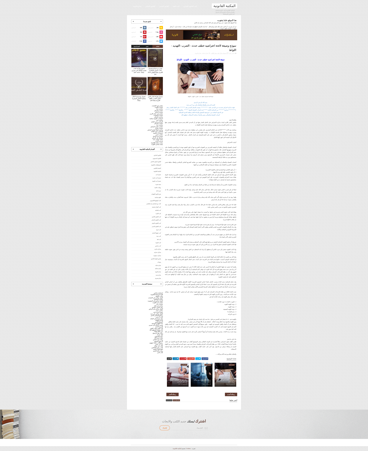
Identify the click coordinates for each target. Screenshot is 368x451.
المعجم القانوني (157, 168)
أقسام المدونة (137, 46)
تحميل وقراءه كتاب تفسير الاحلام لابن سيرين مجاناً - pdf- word (139, 70)
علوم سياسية (158, 197)
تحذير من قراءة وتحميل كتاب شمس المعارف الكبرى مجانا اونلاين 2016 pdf (155, 71)
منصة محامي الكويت (157, 144)
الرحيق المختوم (158, 341)
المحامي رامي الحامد (157, 122)
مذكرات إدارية (157, 249)
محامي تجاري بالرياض (157, 126)
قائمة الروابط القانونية (157, 294)
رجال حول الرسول (157, 333)
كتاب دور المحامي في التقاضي (153, 203)
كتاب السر (160, 352)
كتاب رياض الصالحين (157, 347)
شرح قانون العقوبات (156, 194)
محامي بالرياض (158, 110)
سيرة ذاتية (158, 190)
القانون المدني (164, 6)
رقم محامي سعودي (157, 307)
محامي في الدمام (158, 136)
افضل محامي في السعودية (155, 301)
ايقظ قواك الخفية (158, 349)
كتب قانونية (158, 242)
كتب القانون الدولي (156, 223)
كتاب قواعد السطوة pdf (156, 330)
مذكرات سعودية (157, 255)
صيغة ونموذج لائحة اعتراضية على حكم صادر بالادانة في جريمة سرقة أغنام (225, 379)
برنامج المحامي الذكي (157, 315)
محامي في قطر (158, 306)
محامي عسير (159, 134)
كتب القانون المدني (156, 226)
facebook (176, 400)
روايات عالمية (157, 187)
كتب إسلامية (158, 210)
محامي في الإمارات (157, 105)
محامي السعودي (158, 299)
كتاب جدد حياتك (158, 346)
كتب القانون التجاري (190, 6)
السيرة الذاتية (159, 326)
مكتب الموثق (159, 296)
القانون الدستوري (157, 158)
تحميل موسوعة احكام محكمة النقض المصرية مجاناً (139, 98)
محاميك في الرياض (157, 138)
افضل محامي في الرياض (156, 309)
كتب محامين (158, 246)
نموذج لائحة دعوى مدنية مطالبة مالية (202, 381)
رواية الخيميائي (159, 336)
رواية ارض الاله (158, 338)
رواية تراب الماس (158, 339)
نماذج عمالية (158, 268)
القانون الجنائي (150, 6)
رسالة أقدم (172, 394)
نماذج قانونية (137, 6)
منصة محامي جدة (158, 139)
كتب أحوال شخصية (156, 207)
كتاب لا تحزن (159, 317)
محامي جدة (159, 109)
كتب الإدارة (158, 213)
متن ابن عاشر (159, 344)
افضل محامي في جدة (157, 314)
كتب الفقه (176, 6)
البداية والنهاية (159, 320)
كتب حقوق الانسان (156, 233)
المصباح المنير (159, 322)
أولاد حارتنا (160, 335)
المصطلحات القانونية (156, 165)
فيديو (147, 46)
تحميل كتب (158, 174)
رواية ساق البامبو (158, 351)
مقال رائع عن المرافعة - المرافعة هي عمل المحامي (177, 381)
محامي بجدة (159, 310)
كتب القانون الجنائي (156, 220)
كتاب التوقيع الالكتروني (155, 200)
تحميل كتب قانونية (156, 181)
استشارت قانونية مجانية (156, 118)
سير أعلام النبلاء (158, 331)
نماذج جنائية (205, 53)
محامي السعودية (158, 115)
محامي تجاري (159, 128)
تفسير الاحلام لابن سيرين (156, 325)
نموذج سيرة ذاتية (158, 312)
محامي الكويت (159, 107)
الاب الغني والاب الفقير (156, 328)
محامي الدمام (159, 112)
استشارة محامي (158, 293)
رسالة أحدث (231, 394)
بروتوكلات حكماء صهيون (156, 343)
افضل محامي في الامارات (155, 298)
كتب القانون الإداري (156, 216)
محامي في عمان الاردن (156, 114)
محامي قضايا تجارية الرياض (155, 130)
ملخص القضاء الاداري (156, 259)
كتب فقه (159, 239)
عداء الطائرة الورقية (157, 323)
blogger (169, 400)
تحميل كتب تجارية (156, 178)
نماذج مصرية (158, 278)
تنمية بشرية (158, 184)
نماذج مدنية (158, 275)
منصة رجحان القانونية (157, 142)
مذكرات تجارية (157, 252)
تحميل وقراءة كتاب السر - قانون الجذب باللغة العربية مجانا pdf (155, 98)
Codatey (188, 448)
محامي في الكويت (157, 302)
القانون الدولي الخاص (156, 161)
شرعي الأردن (159, 141)
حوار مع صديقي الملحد (156, 318)
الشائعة (157, 46)
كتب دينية (158, 236)
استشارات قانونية (158, 133)
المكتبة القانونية (224, 6)
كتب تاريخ (158, 229)
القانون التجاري (157, 155)
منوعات (159, 262)
